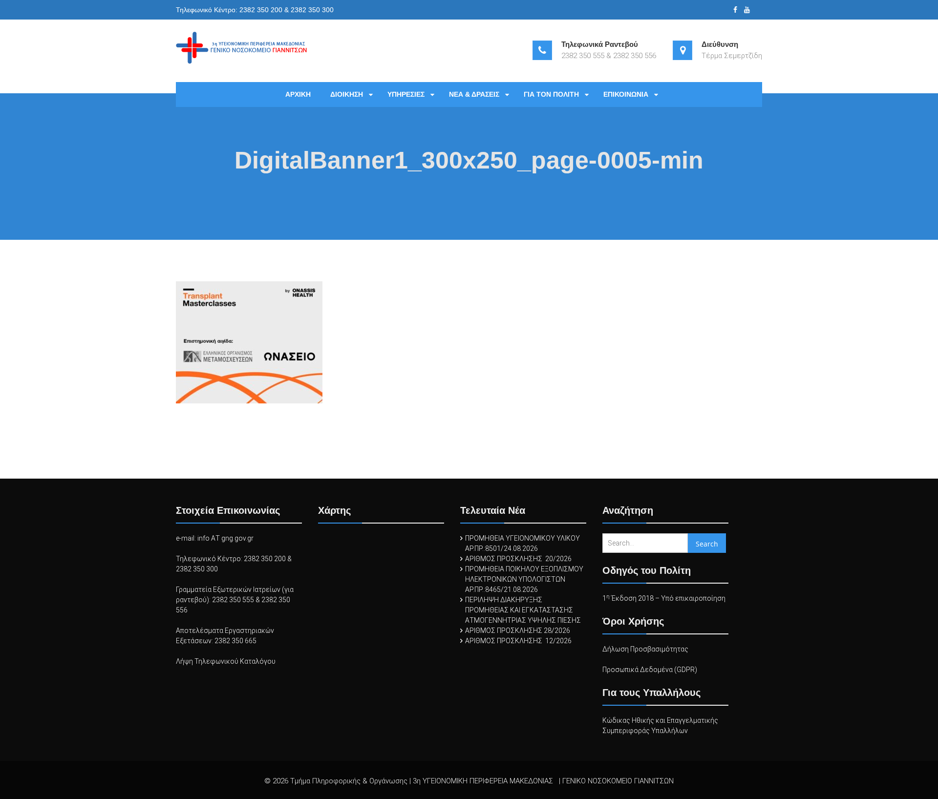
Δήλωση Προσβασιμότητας (645, 649)
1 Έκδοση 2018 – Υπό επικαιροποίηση (663, 598)
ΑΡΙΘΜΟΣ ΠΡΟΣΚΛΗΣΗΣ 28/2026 (517, 630)
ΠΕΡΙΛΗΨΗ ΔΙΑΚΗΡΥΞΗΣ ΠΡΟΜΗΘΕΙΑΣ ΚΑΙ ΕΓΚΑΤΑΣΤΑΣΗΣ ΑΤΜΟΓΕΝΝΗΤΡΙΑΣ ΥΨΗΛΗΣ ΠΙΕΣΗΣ (523, 610)
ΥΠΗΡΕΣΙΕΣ (406, 94)
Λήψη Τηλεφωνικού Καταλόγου (226, 661)
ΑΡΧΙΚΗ (298, 94)
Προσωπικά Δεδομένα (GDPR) (649, 669)
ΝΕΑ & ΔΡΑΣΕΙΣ (474, 94)
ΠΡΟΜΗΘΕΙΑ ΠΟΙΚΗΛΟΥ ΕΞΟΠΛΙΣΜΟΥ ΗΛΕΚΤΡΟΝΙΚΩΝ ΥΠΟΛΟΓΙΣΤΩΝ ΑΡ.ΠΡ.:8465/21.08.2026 (524, 579)
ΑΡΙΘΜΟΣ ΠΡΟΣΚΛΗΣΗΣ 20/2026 (518, 559)
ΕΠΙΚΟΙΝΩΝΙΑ (625, 94)
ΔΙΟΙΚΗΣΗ (346, 94)
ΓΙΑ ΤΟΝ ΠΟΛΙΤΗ (551, 94)
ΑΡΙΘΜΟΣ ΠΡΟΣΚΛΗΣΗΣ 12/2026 (518, 641)
